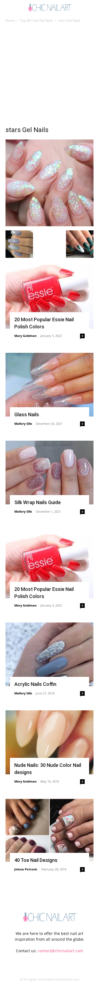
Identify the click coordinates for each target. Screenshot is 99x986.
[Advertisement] (49, 75)
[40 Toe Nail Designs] (50, 830)
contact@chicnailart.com (60, 950)
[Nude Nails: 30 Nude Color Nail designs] (50, 742)
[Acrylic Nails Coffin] (50, 654)
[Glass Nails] (50, 385)
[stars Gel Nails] (50, 224)
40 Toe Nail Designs (35, 860)
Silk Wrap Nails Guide (37, 502)
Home (10, 20)
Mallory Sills (23, 423)
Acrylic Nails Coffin (35, 684)
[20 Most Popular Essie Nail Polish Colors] (50, 297)
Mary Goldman (25, 336)
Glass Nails (26, 414)
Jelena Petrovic (25, 869)
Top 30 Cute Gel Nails (36, 20)
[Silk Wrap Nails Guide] (50, 472)
